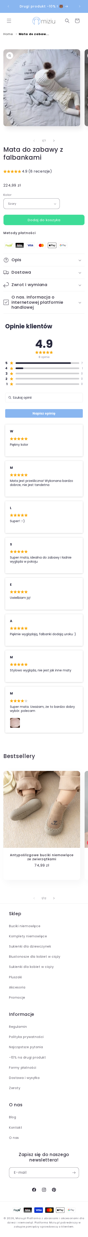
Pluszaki (15, 977)
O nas (14, 1137)
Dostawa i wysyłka (24, 1078)
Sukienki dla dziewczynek (30, 946)
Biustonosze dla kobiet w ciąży (34, 956)
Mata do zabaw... (34, 34)
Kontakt (15, 1127)
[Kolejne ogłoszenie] (80, 6)
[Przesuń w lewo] (34, 141)
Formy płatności (22, 1067)
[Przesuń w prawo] (54, 141)
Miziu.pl (21, 1218)
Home (8, 34)
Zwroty (15, 1088)
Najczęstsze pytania (26, 1047)
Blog (12, 1117)
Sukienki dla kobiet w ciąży (31, 966)
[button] (9, 21)
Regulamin (18, 1026)
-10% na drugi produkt (27, 1057)
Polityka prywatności (26, 1037)
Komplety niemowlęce (28, 936)
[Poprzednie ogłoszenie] (8, 6)
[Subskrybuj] (74, 1172)
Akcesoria (17, 987)
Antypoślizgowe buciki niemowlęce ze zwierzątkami (42, 857)
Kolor (7, 195)
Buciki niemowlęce (24, 926)
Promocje (17, 997)
